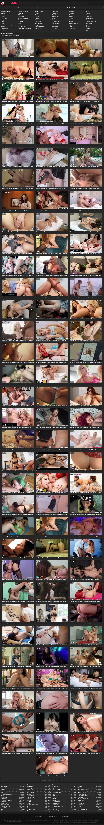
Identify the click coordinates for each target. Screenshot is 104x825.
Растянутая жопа (5, 11)
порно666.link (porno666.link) (16, 820)
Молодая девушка (56, 21)
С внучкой (54, 25)
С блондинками (22, 14)
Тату (70, 30)
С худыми (71, 26)
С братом (3, 16)
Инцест (87, 11)
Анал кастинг (89, 23)
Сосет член (38, 21)
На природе (4, 20)
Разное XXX (72, 28)
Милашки (88, 26)
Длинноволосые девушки (24, 28)
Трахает (3, 13)
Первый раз (72, 25)
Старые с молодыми (23, 11)
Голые (2, 21)
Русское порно (65, 816)
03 (57, 780)
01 (49, 780)
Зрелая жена (89, 16)
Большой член (55, 16)
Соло (53, 20)
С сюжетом (21, 16)
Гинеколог (71, 13)
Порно (8, 821)
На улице (54, 28)
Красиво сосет (38, 20)
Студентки (54, 30)
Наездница (38, 25)
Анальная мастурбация (7, 25)
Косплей (37, 16)
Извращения (55, 13)
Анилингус (20, 13)
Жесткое (71, 21)
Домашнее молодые (91, 25)
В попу (2, 23)
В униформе (55, 26)
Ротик (19, 25)
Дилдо (2, 30)
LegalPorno (88, 13)
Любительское (4, 28)
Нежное (37, 18)
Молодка (88, 28)
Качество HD (4, 18)
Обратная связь (52, 816)
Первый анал (55, 14)
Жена (19, 23)
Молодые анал (5, 14)
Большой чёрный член (91, 21)
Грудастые (71, 20)
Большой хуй (72, 16)
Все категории (70, 7)
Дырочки (88, 30)
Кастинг (3, 26)
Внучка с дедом (39, 11)
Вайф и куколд (38, 28)
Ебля (36, 30)
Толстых (71, 14)
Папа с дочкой (38, 14)
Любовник (88, 20)
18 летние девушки (23, 18)
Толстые (71, 18)
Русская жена (21, 20)
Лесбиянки (71, 11)
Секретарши (55, 11)
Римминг (37, 13)
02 (53, 780)
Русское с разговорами (41, 26)
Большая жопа (89, 14)
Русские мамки (22, 30)
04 (61, 780)
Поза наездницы (56, 23)
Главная (19, 7)
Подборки (20, 21)
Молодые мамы (39, 23)
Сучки (53, 18)
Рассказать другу (39, 816)
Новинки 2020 (89, 18)
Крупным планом (73, 23)
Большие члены (22, 26)
